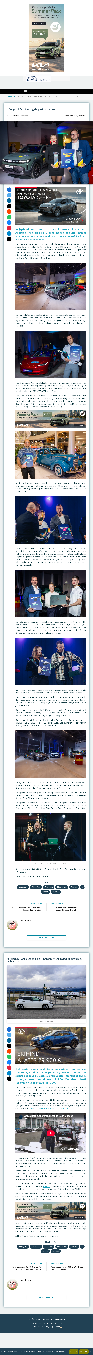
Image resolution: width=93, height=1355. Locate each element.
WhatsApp (36, 887)
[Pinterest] (9, 228)
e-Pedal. (46, 1186)
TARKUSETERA (82, 116)
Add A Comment (46, 938)
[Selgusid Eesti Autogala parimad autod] (46, 183)
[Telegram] (9, 233)
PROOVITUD (37, 1324)
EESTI (66, 116)
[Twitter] (9, 195)
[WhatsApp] (9, 217)
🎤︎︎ (52, 1327)
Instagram (23, 887)
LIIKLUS (46, 1324)
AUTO (61, 1324)
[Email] (9, 206)
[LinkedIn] (9, 200)
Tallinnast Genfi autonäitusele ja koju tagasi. (48, 1108)
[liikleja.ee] (43, 78)
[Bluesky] (9, 222)
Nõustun (83, 1351)
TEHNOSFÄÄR (38, 1327)
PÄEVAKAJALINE (72, 116)
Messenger (61, 887)
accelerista (13, 116)
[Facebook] (9, 189)
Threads (74, 887)
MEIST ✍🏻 (59, 1327)
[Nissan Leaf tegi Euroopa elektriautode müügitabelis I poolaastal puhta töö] (46, 1018)
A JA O (53, 1324)
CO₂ (47, 1327)
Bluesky (56, 892)
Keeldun (73, 1351)
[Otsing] (67, 84)
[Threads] (9, 239)
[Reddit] (9, 211)
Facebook (49, 887)
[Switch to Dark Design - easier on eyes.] (65, 78)
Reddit (45, 892)
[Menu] (25, 91)
